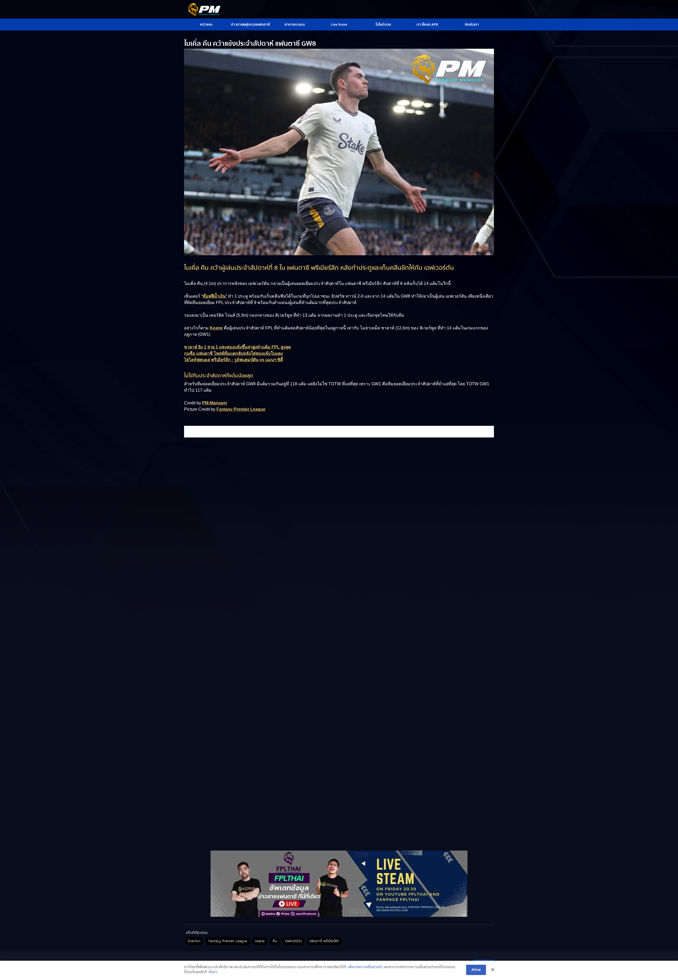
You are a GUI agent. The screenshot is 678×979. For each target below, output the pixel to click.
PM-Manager (214, 403)
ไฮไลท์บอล (383, 25)
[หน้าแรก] (339, 884)
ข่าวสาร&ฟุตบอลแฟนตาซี (250, 25)
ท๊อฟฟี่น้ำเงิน (214, 296)
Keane (216, 328)
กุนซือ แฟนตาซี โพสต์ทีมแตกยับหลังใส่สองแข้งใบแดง (233, 353)
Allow (476, 970)
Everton (194, 941)
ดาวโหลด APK (427, 25)
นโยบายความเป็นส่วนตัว (365, 967)
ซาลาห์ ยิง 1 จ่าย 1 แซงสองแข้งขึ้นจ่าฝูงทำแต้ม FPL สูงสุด (237, 347)
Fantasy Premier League (240, 409)
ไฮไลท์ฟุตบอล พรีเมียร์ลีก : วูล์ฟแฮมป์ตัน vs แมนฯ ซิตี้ (233, 359)
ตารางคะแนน (294, 25)
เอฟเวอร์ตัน (293, 941)
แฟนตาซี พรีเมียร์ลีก (324, 941)
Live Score (339, 25)
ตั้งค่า (212, 972)
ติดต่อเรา (472, 25)
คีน (275, 941)
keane (260, 941)
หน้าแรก (206, 25)
